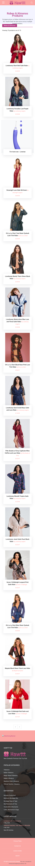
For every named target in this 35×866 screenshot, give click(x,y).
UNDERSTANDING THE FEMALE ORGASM (17, 825)
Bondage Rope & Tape (10, 801)
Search (17, 855)
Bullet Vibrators (8, 772)
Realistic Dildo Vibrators (11, 781)
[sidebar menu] (3, 2)
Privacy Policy (18, 841)
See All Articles (8, 830)
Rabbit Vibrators (9, 778)
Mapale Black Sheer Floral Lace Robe (17, 668)
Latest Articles (17, 851)
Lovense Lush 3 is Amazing (12, 821)
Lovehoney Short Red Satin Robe (17, 65)
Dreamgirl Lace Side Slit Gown (17, 190)
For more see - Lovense (17, 152)
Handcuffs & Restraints (11, 807)
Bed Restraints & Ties (10, 804)
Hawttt (18, 861)
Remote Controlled (9, 795)
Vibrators (7, 770)
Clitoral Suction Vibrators (12, 784)
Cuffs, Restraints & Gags (11, 810)
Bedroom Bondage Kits (11, 798)
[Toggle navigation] (32, 2)
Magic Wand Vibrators (11, 775)
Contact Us (17, 846)
